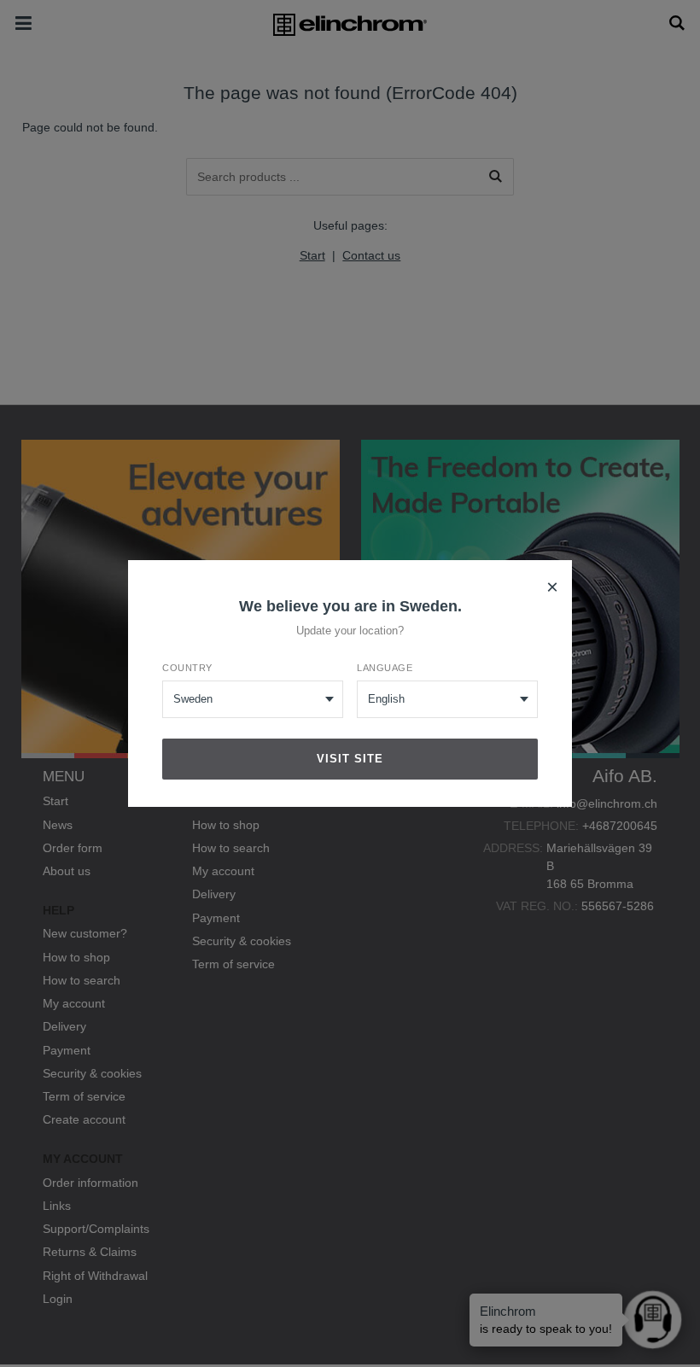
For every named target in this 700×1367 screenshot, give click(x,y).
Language (384, 668)
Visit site (350, 758)
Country (187, 668)
